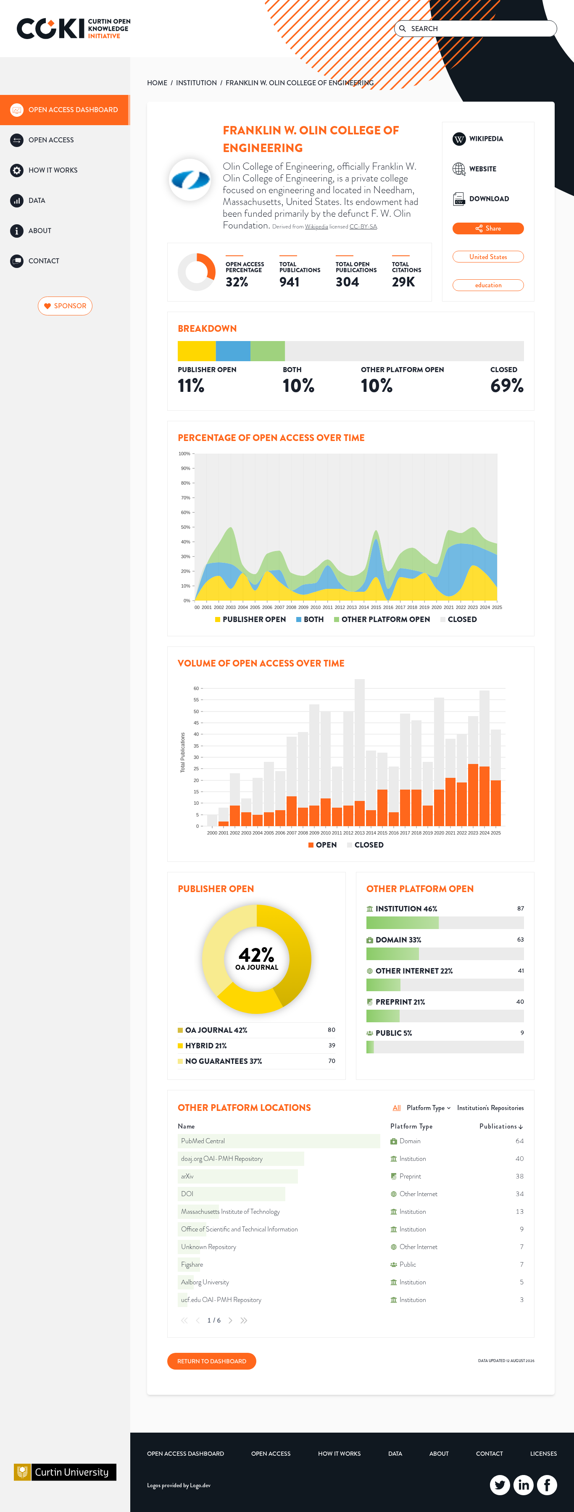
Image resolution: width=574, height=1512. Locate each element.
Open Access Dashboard (185, 1453)
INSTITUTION (196, 83)
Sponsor (70, 306)
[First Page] (184, 1320)
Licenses (543, 1453)
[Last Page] (243, 1320)
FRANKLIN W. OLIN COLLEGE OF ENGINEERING (300, 83)
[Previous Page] (198, 1320)
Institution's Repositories (490, 1108)
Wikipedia (316, 227)
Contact (489, 1453)
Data (395, 1453)
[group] (65, 110)
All (397, 1108)
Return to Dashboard (211, 1361)
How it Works (339, 1453)
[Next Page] (230, 1320)
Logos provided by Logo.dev (179, 1485)
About (439, 1453)
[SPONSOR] (65, 295)
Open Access (271, 1453)
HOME (157, 83)
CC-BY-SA (363, 227)
